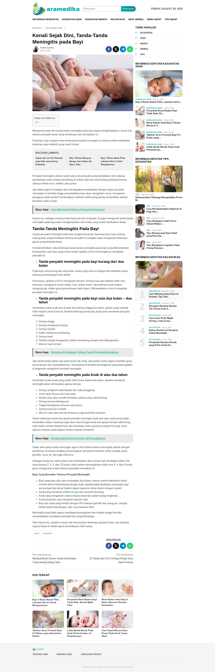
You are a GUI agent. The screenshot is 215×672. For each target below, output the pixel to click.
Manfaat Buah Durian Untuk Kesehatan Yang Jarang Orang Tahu (54, 558)
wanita (144, 43)
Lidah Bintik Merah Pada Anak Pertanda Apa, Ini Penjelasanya (80, 633)
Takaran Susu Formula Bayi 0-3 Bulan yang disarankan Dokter (47, 633)
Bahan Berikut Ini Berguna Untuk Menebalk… (163, 331)
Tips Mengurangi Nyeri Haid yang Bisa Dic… (161, 234)
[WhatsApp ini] (130, 49)
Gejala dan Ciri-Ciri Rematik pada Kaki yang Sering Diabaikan (49, 161)
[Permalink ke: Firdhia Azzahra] (35, 49)
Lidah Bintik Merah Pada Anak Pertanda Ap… (162, 148)
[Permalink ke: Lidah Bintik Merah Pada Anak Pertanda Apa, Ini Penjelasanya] (83, 619)
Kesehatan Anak (143, 99)
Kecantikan (154, 291)
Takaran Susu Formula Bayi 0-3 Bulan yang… (163, 136)
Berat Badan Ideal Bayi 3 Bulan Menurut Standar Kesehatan (115, 602)
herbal (144, 49)
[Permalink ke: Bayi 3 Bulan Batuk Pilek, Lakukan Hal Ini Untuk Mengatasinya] (48, 588)
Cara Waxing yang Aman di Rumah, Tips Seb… (163, 295)
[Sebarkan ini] (109, 49)
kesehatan (146, 33)
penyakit (47, 533)
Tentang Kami (40, 654)
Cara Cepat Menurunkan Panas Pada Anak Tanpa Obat (115, 633)
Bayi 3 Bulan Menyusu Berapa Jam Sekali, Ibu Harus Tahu (80, 161)
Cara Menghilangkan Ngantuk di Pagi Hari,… (164, 210)
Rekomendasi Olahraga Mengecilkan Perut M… (158, 198)
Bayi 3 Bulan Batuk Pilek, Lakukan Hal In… (158, 102)
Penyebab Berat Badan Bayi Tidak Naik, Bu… (161, 112)
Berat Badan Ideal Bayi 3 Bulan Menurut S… (163, 124)
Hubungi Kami (64, 654)
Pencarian (128, 8)
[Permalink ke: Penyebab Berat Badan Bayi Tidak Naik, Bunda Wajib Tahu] (83, 588)
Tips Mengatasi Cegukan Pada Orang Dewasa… (163, 246)
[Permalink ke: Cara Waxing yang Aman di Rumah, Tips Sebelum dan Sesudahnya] (159, 274)
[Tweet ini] (116, 49)
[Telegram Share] (123, 49)
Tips (137, 195)
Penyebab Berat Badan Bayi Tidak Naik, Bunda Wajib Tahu (82, 602)
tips (142, 54)
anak (36, 533)
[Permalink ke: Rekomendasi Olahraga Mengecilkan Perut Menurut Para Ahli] (159, 179)
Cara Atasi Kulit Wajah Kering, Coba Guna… (161, 319)
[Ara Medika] (57, 8)
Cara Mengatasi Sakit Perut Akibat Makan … (161, 222)
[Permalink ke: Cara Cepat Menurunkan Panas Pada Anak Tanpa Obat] (117, 619)
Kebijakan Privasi (91, 654)
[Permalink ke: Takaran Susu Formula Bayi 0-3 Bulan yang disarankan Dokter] (48, 619)
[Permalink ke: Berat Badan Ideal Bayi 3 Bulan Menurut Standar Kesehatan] (117, 588)
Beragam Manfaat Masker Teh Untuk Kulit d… (163, 307)
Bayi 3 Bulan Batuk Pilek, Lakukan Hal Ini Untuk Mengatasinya (113, 161)
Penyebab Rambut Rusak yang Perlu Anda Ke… (163, 343)
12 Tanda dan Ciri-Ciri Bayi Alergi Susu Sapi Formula (111, 558)
